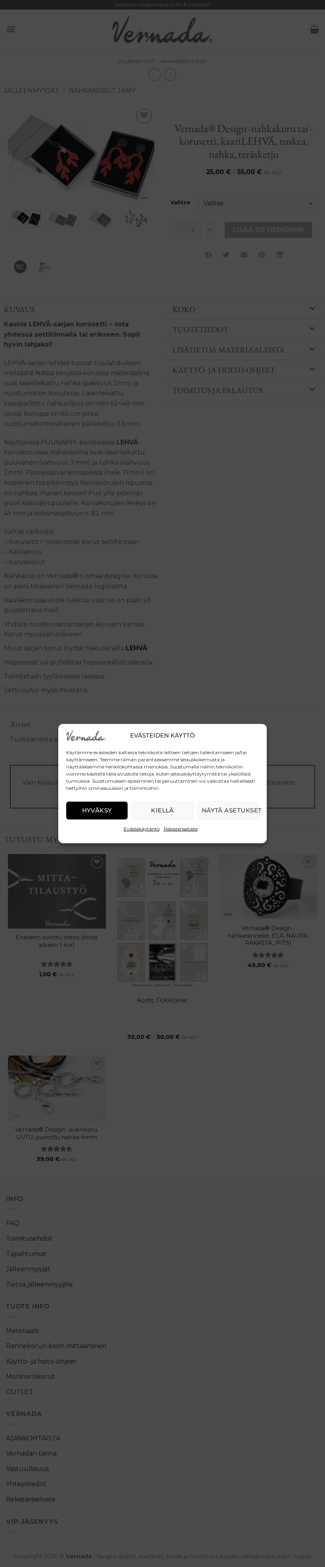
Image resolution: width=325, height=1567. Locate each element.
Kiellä (162, 810)
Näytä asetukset (230, 810)
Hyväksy (97, 810)
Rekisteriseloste (181, 828)
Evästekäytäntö (142, 828)
